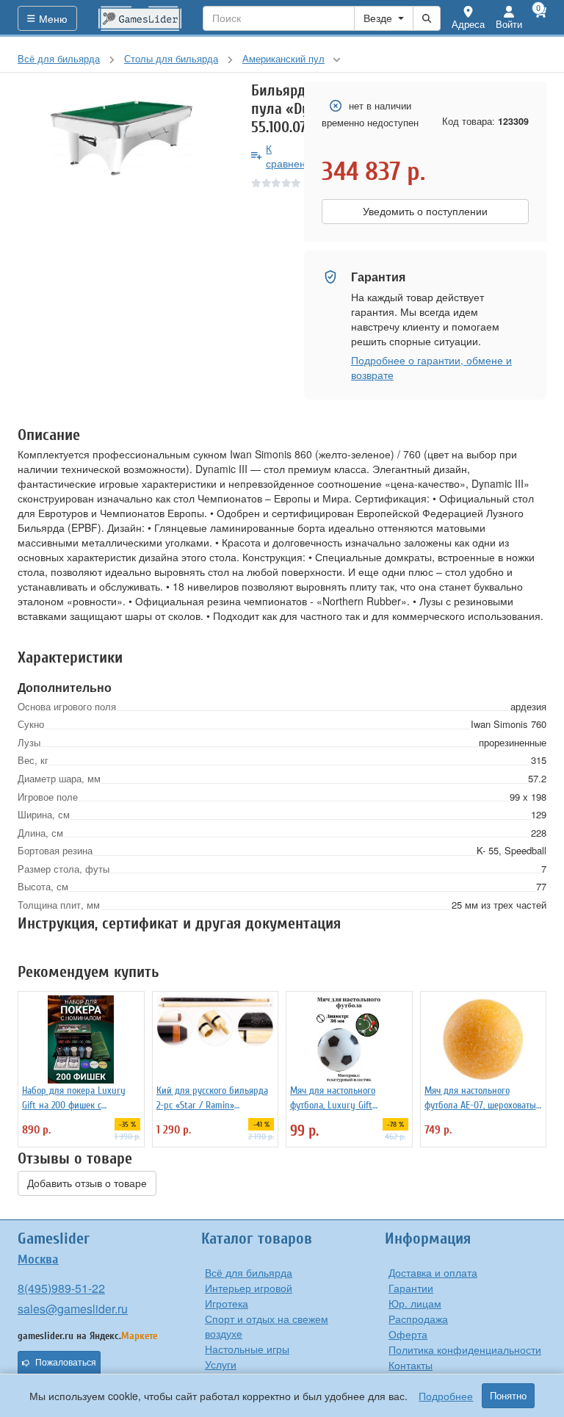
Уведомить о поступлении (425, 211)
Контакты (410, 1364)
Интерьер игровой (248, 1287)
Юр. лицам (414, 1303)
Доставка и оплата (432, 1272)
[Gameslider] (140, 18)
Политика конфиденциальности (464, 1349)
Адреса (468, 24)
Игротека (226, 1303)
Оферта (407, 1334)
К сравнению (292, 155)
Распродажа (418, 1318)
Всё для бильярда (248, 1272)
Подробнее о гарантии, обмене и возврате (431, 367)
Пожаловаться (65, 1362)
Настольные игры (247, 1348)
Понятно (508, 1395)
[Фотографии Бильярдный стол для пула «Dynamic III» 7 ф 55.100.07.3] (123, 137)
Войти (509, 24)
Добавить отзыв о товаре (87, 1183)
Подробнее (446, 1395)
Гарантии (410, 1287)
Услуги (220, 1364)
